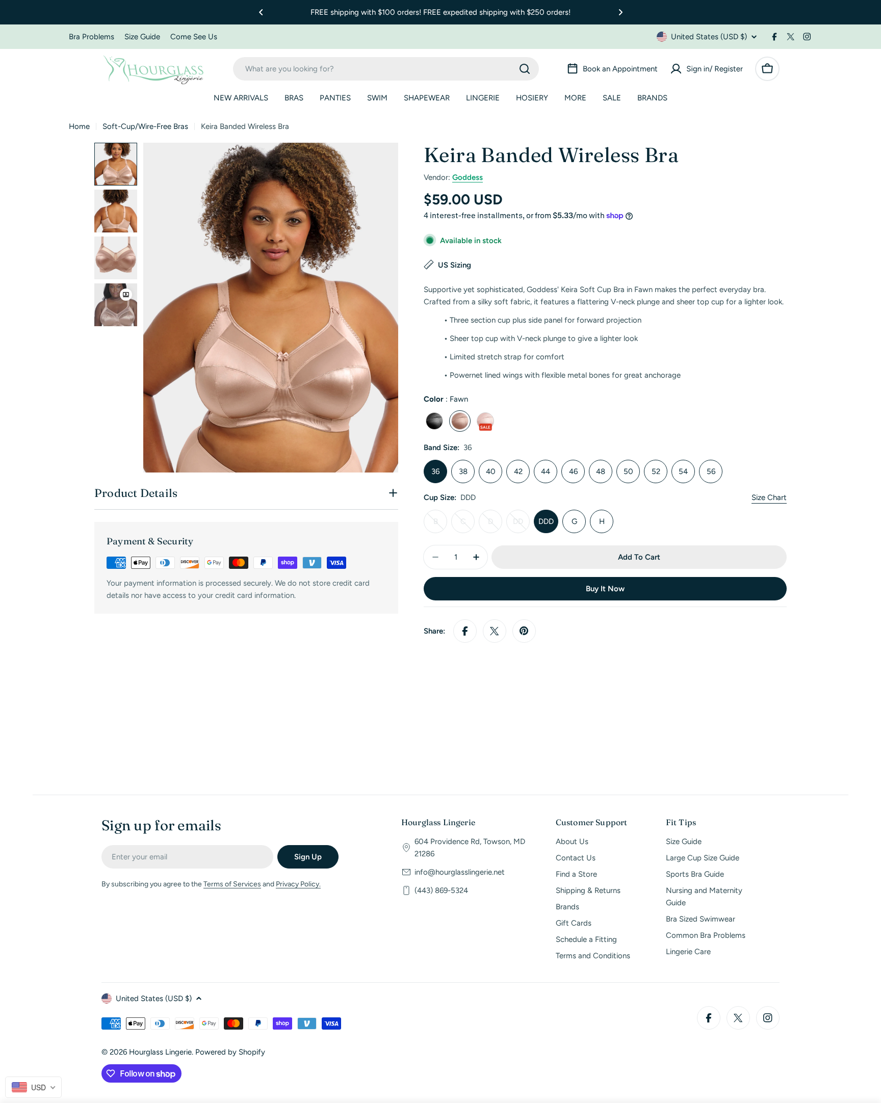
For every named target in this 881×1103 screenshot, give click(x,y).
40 (491, 471)
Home (79, 126)
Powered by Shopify (230, 1052)
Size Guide (142, 36)
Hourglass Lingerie (160, 1052)
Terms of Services (232, 884)
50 (628, 471)
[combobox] (386, 69)
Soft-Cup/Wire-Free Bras (145, 126)
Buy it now (605, 588)
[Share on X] (494, 631)
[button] (261, 12)
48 (600, 471)
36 (435, 471)
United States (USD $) (709, 36)
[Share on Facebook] (465, 631)
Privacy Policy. (298, 884)
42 (518, 471)
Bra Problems (91, 36)
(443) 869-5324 (441, 890)
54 (683, 471)
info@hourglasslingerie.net (459, 872)
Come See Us (193, 36)
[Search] (525, 69)
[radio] (434, 421)
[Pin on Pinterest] (524, 631)
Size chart (769, 497)
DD (521, 525)
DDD (546, 521)
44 (545, 471)
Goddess (467, 177)
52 (656, 471)
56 (711, 471)
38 (463, 471)
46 (573, 471)
